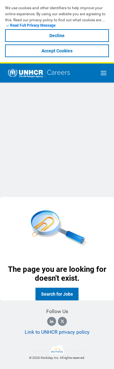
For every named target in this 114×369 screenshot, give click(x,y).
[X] (62, 321)
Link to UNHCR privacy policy (57, 332)
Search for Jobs (57, 294)
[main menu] (103, 73)
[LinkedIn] (51, 321)
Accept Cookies (57, 50)
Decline (57, 35)
